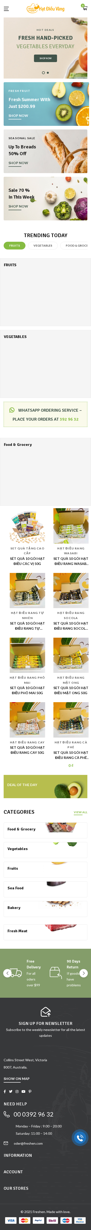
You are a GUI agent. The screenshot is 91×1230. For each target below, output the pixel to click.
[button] (85, 8)
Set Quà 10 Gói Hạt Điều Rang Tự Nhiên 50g (27, 628)
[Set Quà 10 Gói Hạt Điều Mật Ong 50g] (71, 655)
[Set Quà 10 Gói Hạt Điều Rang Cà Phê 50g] (71, 719)
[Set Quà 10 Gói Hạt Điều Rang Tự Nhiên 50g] (27, 590)
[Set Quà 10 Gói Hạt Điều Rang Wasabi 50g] (71, 525)
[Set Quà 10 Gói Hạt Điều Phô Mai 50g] (27, 655)
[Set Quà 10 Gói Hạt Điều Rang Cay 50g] (27, 719)
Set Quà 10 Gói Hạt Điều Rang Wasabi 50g (70, 563)
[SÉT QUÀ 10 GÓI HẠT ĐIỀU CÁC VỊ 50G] (27, 525)
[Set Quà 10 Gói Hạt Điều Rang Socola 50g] (71, 590)
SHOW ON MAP (17, 1079)
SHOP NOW (45, 58)
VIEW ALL (80, 812)
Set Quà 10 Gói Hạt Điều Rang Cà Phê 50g (70, 757)
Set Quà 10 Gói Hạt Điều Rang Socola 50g (70, 628)
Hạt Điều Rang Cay (27, 742)
